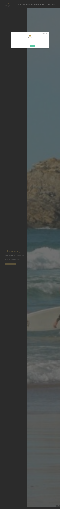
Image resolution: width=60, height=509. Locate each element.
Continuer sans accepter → (44, 33)
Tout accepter (33, 45)
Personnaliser (27, 45)
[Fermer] (30, 254)
